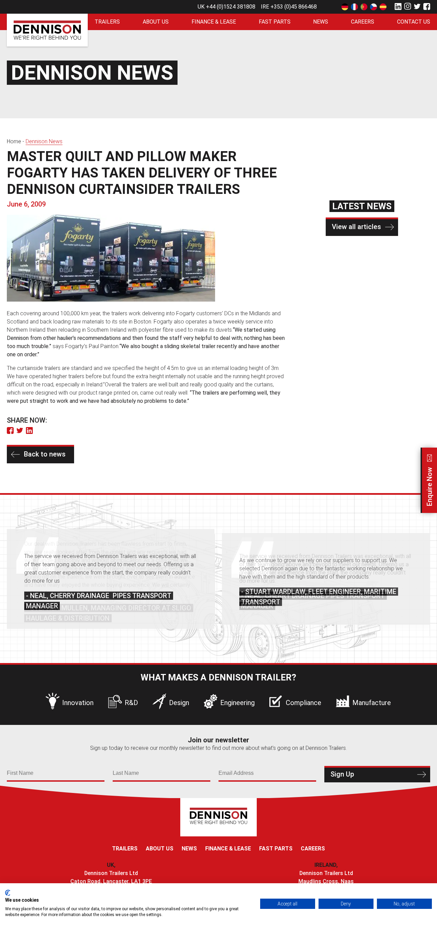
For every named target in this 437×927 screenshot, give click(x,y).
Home (14, 141)
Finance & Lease (214, 21)
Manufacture (371, 703)
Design (179, 703)
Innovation (78, 703)
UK (226, 6)
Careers (362, 21)
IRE (289, 6)
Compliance (303, 703)
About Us (156, 21)
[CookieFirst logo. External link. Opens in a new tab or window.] (7, 893)
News (320, 21)
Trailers (107, 21)
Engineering (237, 703)
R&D (131, 703)
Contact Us (413, 21)
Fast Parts (275, 21)
